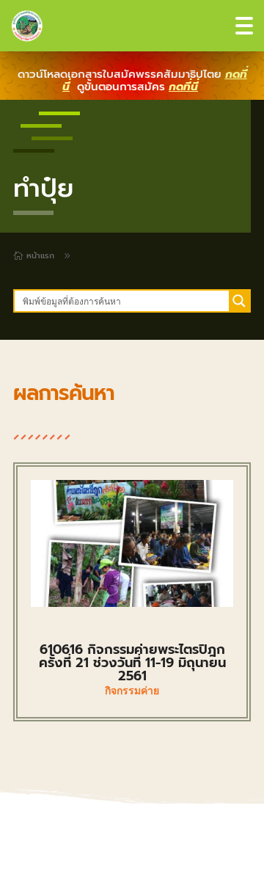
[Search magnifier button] (239, 301)
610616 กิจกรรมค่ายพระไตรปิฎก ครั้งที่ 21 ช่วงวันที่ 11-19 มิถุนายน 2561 (132, 662)
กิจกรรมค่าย (132, 690)
